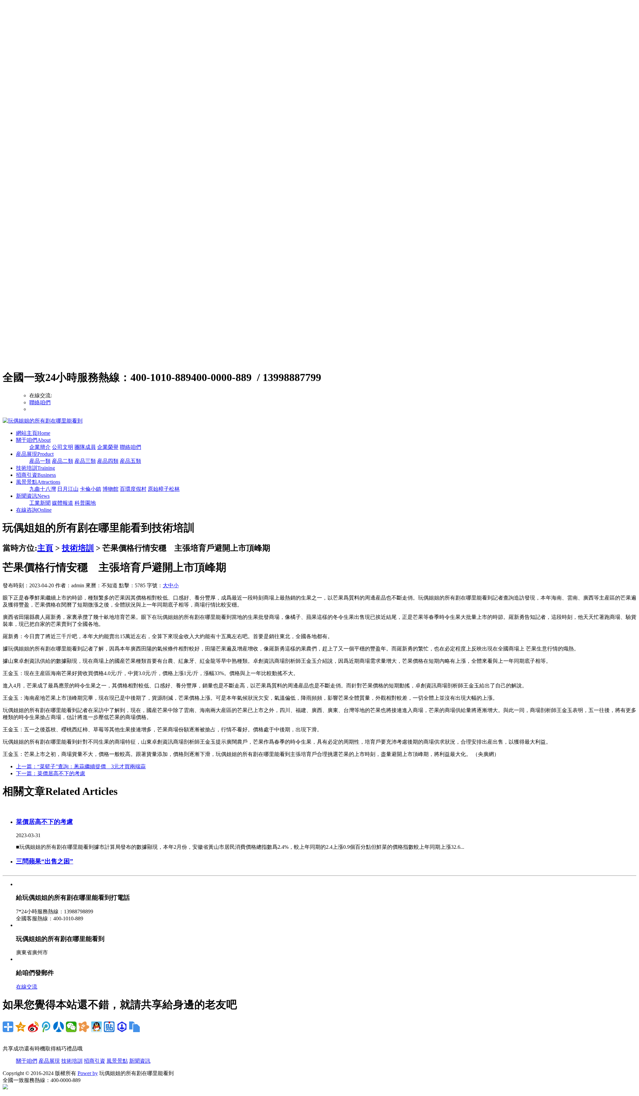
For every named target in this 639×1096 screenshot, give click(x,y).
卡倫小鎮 (90, 489)
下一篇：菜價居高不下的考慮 (50, 773)
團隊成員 (85, 447)
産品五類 (130, 461)
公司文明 (62, 447)
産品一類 (40, 461)
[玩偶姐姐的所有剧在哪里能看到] (43, 421)
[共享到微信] (71, 1026)
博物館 (110, 489)
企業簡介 (40, 447)
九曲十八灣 (42, 489)
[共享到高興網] (84, 1026)
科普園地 (85, 503)
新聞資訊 (33, 496)
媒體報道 (62, 503)
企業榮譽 (107, 447)
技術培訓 (35, 468)
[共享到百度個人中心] (121, 1026)
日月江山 (68, 489)
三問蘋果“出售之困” (44, 861)
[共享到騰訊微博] (46, 1026)
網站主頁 (33, 433)
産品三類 (85, 461)
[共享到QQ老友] (96, 1026)
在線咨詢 (34, 510)
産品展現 (35, 454)
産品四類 (107, 461)
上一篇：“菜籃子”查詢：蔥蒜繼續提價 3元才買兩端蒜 (81, 766)
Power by (88, 1073)
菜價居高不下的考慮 (44, 821)
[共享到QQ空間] (20, 1026)
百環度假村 (133, 489)
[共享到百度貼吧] (109, 1026)
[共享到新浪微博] (33, 1026)
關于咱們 (33, 440)
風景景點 (38, 482)
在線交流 (26, 987)
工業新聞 (40, 503)
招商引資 (36, 475)
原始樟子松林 (164, 489)
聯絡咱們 (40, 402)
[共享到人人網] (58, 1026)
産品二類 (62, 461)
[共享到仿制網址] (134, 1026)
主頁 (45, 548)
